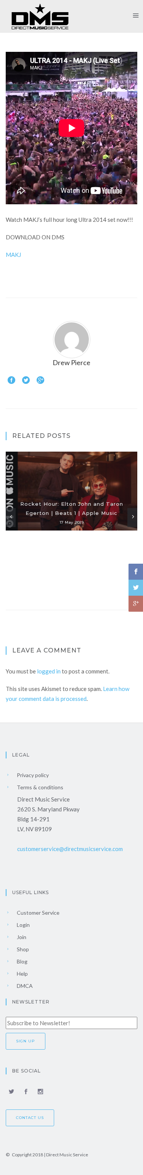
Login (23, 925)
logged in (49, 671)
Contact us (30, 1117)
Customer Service (37, 912)
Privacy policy (32, 775)
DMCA (24, 986)
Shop (22, 949)
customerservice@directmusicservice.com (70, 848)
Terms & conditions (39, 787)
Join (21, 937)
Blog (21, 961)
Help (22, 973)
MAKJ (13, 254)
